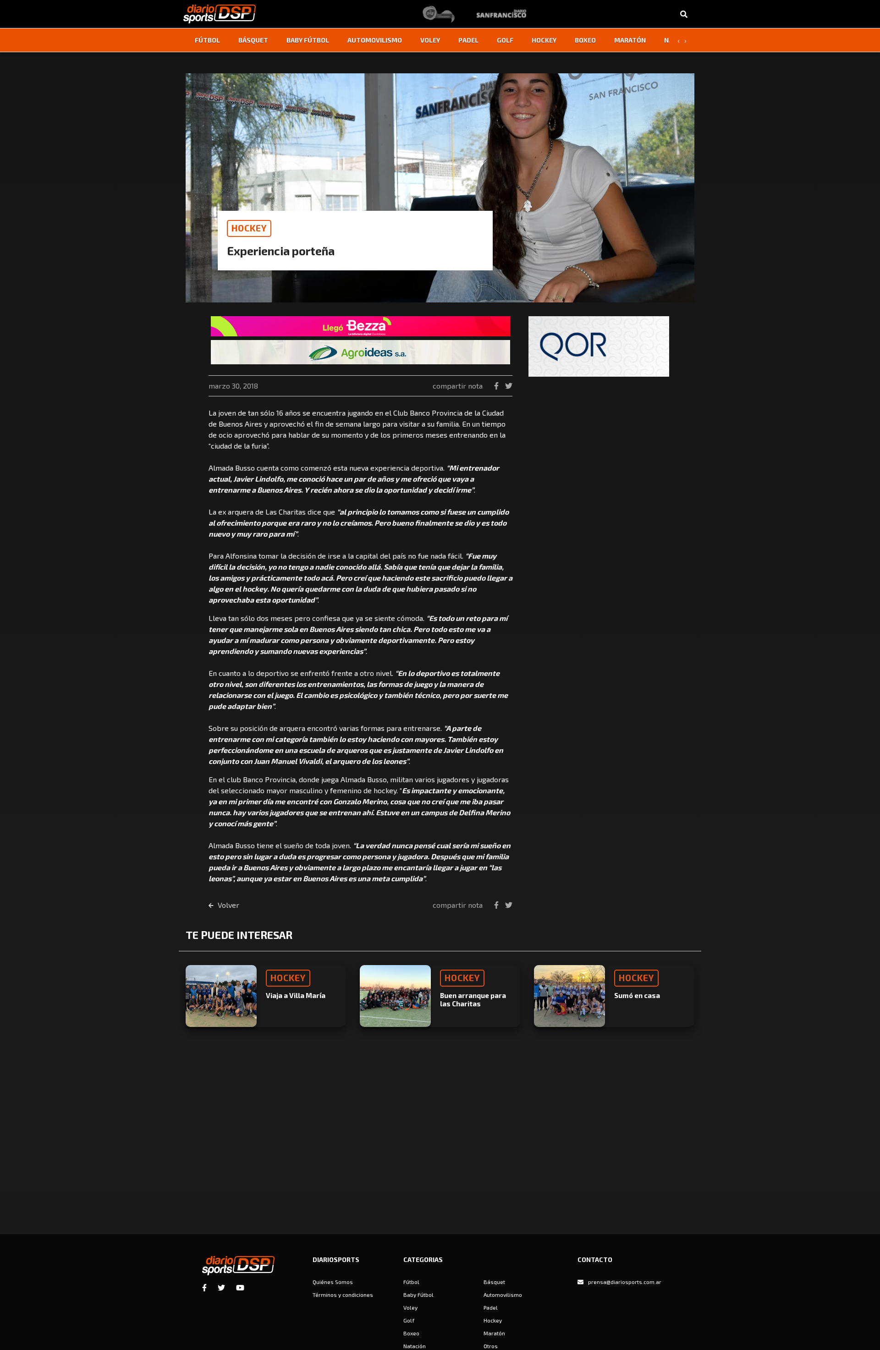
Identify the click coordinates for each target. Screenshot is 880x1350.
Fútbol (207, 40)
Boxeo (585, 40)
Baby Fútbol (307, 40)
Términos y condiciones (343, 1294)
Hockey (544, 40)
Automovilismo (374, 40)
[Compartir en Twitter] (508, 385)
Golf (505, 40)
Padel (468, 40)
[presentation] (678, 40)
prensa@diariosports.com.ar (624, 1282)
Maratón (630, 40)
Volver (227, 904)
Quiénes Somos (333, 1282)
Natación (414, 1346)
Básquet (253, 40)
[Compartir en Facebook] (497, 385)
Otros (491, 1346)
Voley (430, 40)
